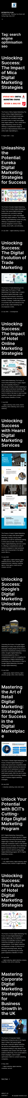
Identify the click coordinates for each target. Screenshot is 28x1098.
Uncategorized (14, 311)
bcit (4, 861)
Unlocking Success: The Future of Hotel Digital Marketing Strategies (12, 890)
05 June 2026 (5, 859)
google (8, 674)
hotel (14, 405)
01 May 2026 (4, 1064)
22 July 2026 (4, 311)
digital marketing (7, 405)
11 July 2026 (4, 402)
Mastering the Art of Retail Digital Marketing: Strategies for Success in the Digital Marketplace (13, 711)
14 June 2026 (5, 557)
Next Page (5, 1079)
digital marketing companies (17, 230)
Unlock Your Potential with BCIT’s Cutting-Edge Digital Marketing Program (14, 814)
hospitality (4, 962)
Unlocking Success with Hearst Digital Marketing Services (13, 433)
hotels (17, 405)
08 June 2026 (5, 784)
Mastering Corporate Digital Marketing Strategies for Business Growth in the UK (12, 994)
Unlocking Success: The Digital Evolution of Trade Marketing (13, 255)
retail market (21, 787)
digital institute (10, 861)
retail (15, 787)
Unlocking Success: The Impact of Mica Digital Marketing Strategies (13, 72)
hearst (13, 561)
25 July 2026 (4, 230)
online (12, 674)
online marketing (11, 406)
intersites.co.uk (7, 12)
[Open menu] (2, 19)
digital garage (6, 673)
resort (18, 406)
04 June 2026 (5, 957)
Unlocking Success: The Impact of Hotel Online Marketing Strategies (13, 338)
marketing (14, 563)
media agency (9, 565)
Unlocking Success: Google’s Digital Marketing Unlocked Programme (13, 594)
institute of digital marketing (18, 863)
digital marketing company (19, 960)
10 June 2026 (5, 670)
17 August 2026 (5, 135)
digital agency (7, 559)
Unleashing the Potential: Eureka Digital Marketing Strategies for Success (13, 165)
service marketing (15, 962)
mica (12, 135)
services (9, 567)
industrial (5, 787)
